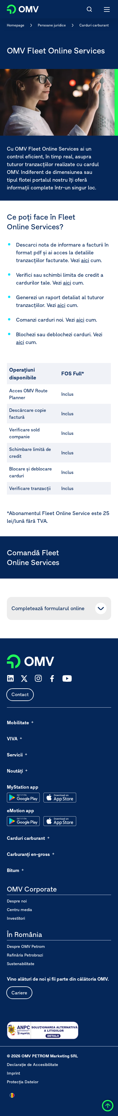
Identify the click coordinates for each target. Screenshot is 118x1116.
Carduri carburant (94, 25)
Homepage (15, 25)
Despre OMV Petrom (26, 946)
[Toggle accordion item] (101, 608)
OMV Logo (18, 8)
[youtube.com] (67, 678)
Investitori (16, 918)
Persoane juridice (52, 25)
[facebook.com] (52, 678)
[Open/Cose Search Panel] (89, 9)
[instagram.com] (38, 678)
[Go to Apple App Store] (59, 797)
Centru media (19, 909)
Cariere (19, 993)
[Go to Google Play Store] (23, 797)
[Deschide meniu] (107, 9)
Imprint (13, 1073)
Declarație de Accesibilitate (32, 1064)
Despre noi (17, 901)
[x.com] (24, 678)
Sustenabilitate (20, 963)
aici (85, 260)
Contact (20, 694)
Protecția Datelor (22, 1081)
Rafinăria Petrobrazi (25, 955)
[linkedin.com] (10, 678)
